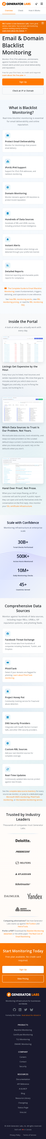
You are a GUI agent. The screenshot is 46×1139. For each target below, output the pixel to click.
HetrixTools (23, 926)
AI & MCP (23, 1088)
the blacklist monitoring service (29, 800)
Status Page (23, 1107)
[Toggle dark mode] (37, 4)
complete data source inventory (22, 791)
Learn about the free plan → (14, 75)
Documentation (23, 1079)
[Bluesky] (31, 1009)
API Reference (23, 1084)
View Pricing (23, 978)
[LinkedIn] (20, 1009)
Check (20, 10)
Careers (23, 1057)
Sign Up (23, 82)
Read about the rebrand (30, 1015)
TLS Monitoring (23, 1039)
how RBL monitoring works (20, 299)
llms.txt (23, 1112)
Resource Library (23, 1098)
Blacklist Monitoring (23, 1030)
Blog (23, 1093)
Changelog (23, 1102)
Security (23, 1066)
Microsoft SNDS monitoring (18, 797)
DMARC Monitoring (23, 1044)
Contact (23, 1061)
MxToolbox (31, 923)
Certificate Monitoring (23, 1034)
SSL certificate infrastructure (19, 506)
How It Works (34, 10)
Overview (9, 10)
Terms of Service (29, 1135)
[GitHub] (14, 1009)
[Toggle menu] (42, 3)
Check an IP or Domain (23, 90)
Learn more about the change (13, 31)
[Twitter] (25, 1009)
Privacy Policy (15, 1135)
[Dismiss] (42, 23)
